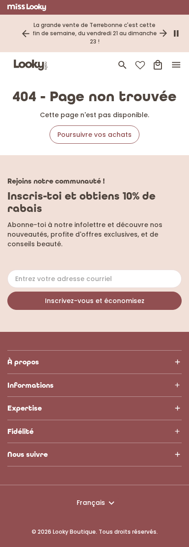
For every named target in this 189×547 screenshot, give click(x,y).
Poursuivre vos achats (94, 134)
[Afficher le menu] (176, 65)
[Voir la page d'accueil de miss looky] (26, 7)
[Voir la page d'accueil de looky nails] (32, 65)
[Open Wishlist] (140, 65)
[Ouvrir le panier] (157, 65)
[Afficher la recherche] (122, 65)
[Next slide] (163, 33)
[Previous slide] (25, 33)
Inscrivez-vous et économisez (95, 300)
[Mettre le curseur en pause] (176, 33)
